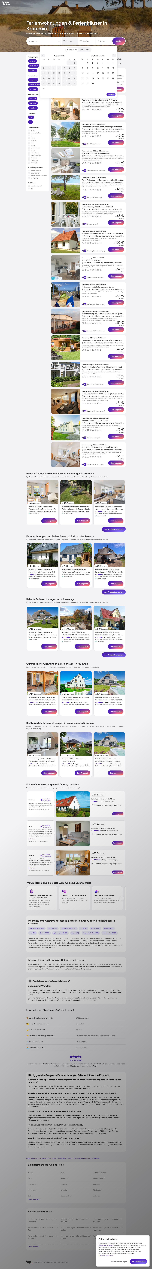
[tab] (72, 50)
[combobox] (44, 41)
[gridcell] (69, 62)
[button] (70, 41)
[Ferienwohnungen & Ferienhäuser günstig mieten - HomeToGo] (5, 3)
